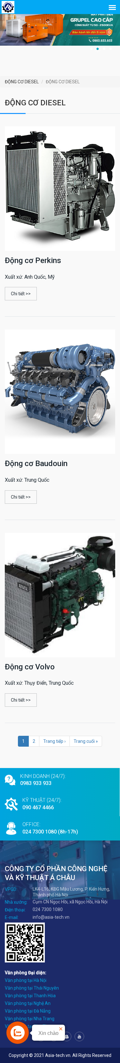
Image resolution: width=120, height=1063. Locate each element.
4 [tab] (110, 49)
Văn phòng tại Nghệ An (28, 1003)
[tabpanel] (60, 27)
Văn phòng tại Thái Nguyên (32, 988)
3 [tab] (104, 49)
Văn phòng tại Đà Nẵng (28, 1011)
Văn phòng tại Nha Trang (29, 1018)
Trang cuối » (86, 741)
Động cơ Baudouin (36, 463)
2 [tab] (97, 49)
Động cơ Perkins (33, 260)
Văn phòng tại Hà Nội (25, 980)
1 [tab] (91, 49)
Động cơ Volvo (30, 666)
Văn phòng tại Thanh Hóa (30, 995)
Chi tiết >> (21, 293)
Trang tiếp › (54, 741)
